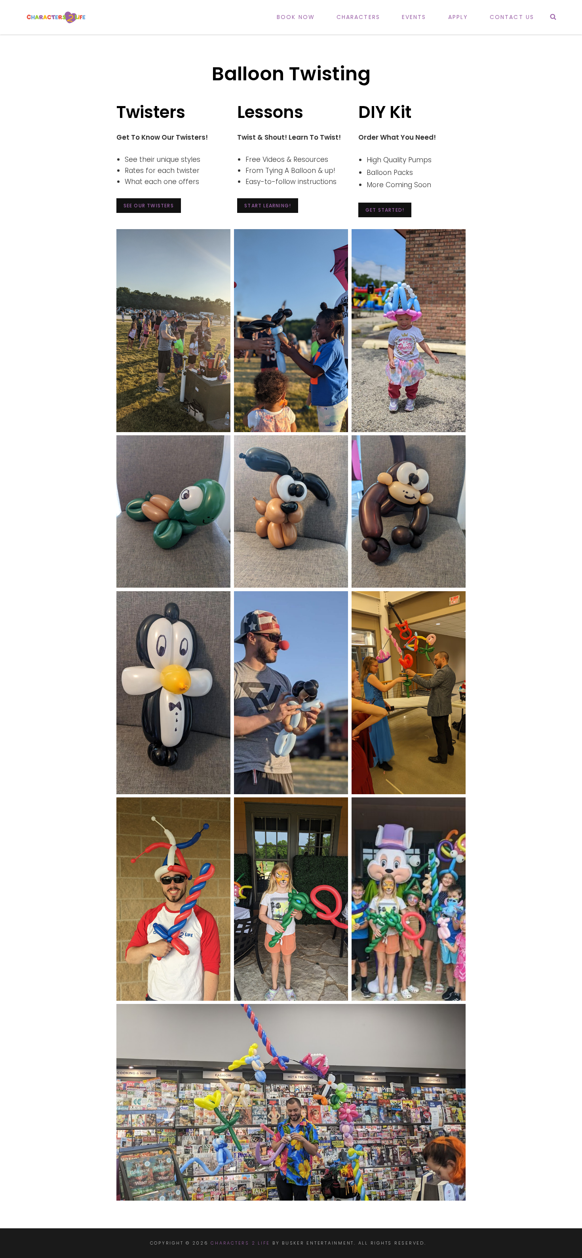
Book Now (296, 17)
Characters (358, 17)
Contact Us (512, 17)
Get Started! (384, 210)
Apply (458, 17)
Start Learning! (267, 205)
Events (414, 17)
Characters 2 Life (240, 1243)
